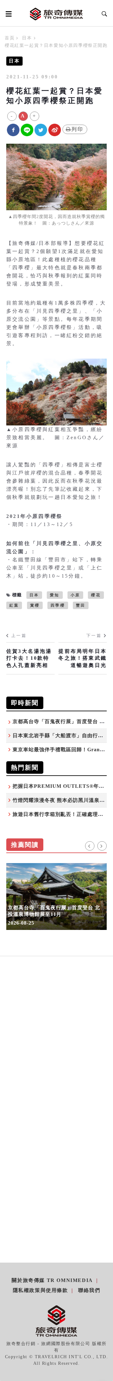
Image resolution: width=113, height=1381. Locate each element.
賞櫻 (35, 605)
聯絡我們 (89, 1290)
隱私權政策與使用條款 (40, 1290)
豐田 (80, 605)
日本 (27, 38)
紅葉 (14, 605)
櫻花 (95, 595)
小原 (75, 595)
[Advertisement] (56, 1047)
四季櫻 (58, 605)
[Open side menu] (7, 14)
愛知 (54, 595)
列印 (77, 129)
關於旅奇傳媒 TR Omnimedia (52, 1280)
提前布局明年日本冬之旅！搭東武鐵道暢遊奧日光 (82, 658)
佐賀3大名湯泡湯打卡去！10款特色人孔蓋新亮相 (29, 658)
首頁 (9, 38)
